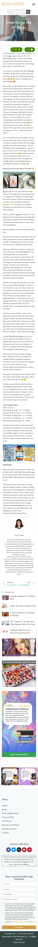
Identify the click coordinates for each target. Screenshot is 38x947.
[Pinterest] (29, 849)
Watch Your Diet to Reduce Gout (23, 606)
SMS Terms (7, 821)
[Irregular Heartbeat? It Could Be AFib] (5, 597)
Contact (5, 833)
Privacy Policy (8, 817)
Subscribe (19, 927)
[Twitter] (13, 849)
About (4, 805)
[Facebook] (8, 849)
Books (4, 809)
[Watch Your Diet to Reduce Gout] (5, 606)
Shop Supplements (10, 813)
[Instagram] (19, 849)
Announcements (9, 829)
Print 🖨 (16, 50)
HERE (11, 204)
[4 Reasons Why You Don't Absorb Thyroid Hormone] (5, 631)
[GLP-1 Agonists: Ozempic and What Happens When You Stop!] (5, 623)
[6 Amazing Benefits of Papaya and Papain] (5, 614)
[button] (33, 4)
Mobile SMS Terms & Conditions (20, 921)
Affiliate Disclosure (19, 942)
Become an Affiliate (10, 825)
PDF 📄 (29, 50)
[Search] (28, 12)
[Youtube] (24, 849)
